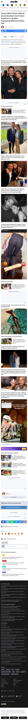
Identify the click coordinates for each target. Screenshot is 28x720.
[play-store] (11, 696)
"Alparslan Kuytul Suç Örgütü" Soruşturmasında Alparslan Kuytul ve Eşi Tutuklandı (13, 563)
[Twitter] (8, 691)
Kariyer (14, 678)
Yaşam (4, 572)
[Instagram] (2, 691)
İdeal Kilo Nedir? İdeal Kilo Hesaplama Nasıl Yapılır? (11, 651)
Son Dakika (23, 671)
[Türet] (20, 5)
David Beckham (14, 41)
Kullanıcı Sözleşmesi (17, 680)
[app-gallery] (19, 696)
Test (3, 555)
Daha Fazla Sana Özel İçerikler (13, 507)
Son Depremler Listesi (5, 627)
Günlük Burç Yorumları (6, 671)
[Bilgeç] (24, 5)
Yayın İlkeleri (15, 682)
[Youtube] (10, 691)
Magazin (7, 10)
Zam (12, 669)
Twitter (3, 669)
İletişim (2, 686)
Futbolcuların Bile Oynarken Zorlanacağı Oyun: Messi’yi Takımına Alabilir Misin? (12, 558)
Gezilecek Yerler (14, 674)
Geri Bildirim (3, 680)
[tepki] (2, 533)
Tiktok (17, 671)
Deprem (8, 669)
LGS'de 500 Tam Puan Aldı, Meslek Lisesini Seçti (10, 609)
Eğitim (4, 566)
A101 (13, 671)
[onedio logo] (13, 704)
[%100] (12, 5)
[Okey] (8, 5)
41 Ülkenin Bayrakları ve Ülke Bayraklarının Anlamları (11, 658)
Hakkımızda (3, 678)
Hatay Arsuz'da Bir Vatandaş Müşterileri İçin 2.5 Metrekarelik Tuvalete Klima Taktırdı (13, 575)
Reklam (2, 685)
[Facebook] (5, 691)
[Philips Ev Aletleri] (3, 5)
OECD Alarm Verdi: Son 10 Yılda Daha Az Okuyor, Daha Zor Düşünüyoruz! (14, 569)
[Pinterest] (13, 691)
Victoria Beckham (5, 42)
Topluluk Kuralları (4, 683)
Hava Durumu (4, 624)
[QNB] (16, 5)
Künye (14, 683)
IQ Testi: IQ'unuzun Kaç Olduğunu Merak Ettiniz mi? (11, 663)
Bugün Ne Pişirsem (5, 674)
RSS (14, 685)
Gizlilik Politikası (4, 682)
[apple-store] (4, 696)
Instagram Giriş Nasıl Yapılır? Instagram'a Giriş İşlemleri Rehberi (13, 656)
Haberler (3, 10)
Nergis (9, 27)
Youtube (17, 669)
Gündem (4, 560)
